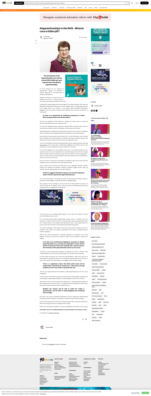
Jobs (85, 7)
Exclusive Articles (73, 362)
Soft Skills (94, 305)
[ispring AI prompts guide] (51, 204)
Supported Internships (97, 308)
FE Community (43, 378)
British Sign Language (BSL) (98, 253)
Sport (100, 305)
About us (42, 375)
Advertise (79, 7)
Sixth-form (106, 302)
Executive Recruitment (59, 377)
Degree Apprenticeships (98, 267)
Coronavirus (95, 263)
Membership (86, 379)
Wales (100, 317)
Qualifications (100, 299)
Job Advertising (72, 377)
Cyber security (103, 263)
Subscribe (144, 3)
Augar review (95, 250)
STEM (104, 305)
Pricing (70, 373)
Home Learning (100, 273)
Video (85, 363)
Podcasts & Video (70, 7)
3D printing (94, 241)
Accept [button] (145, 393)
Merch (95, 7)
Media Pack (71, 375)
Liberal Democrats (102, 279)
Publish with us (43, 379)
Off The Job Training (97, 296)
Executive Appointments (60, 376)
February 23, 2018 (48, 38)
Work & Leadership (58, 366)
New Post (86, 373)
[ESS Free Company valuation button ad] (100, 34)
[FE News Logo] (7, 3)
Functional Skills (95, 270)
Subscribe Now (103, 7)
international (95, 276)
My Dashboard (87, 375)
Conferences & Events (103, 363)
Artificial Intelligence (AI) (97, 247)
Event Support (72, 380)
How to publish (87, 370)
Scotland (94, 302)
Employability (57, 365)
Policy (105, 296)
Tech (93, 314)
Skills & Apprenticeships (60, 367)
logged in (52, 344)
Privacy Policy (43, 382)
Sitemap (42, 383)
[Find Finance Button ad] (100, 48)
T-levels (102, 311)
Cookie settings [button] (135, 393)
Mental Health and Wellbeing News (99, 286)
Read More (43, 394)
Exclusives (54, 7)
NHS (102, 293)
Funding (104, 270)
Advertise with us (44, 381)
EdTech (56, 363)
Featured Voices (73, 363)
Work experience (96, 320)
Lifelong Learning (96, 282)
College (93, 256)
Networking (101, 366)
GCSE (93, 273)
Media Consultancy (73, 379)
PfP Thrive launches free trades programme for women (39, 3)
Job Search (57, 379)
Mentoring (94, 289)
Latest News (46, 7)
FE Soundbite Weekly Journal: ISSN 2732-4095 (75, 365)
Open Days (100, 367)
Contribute (61, 7)
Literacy (104, 282)
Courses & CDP (101, 365)
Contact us (42, 377)
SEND (99, 302)
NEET (100, 289)
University (94, 317)
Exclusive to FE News (54, 313)
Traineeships (99, 314)
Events (90, 7)
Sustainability (95, 311)
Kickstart (102, 276)
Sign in (137, 3)
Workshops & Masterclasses (101, 374)
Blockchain (103, 250)
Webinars (100, 371)
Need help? (86, 380)
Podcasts (86, 362)
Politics (93, 299)
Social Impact (57, 369)
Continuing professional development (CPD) (97, 260)
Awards (100, 362)
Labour (93, 279)
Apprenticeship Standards (98, 244)
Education (56, 362)
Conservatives (101, 256)
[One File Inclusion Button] (75, 204)
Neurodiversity (95, 293)
